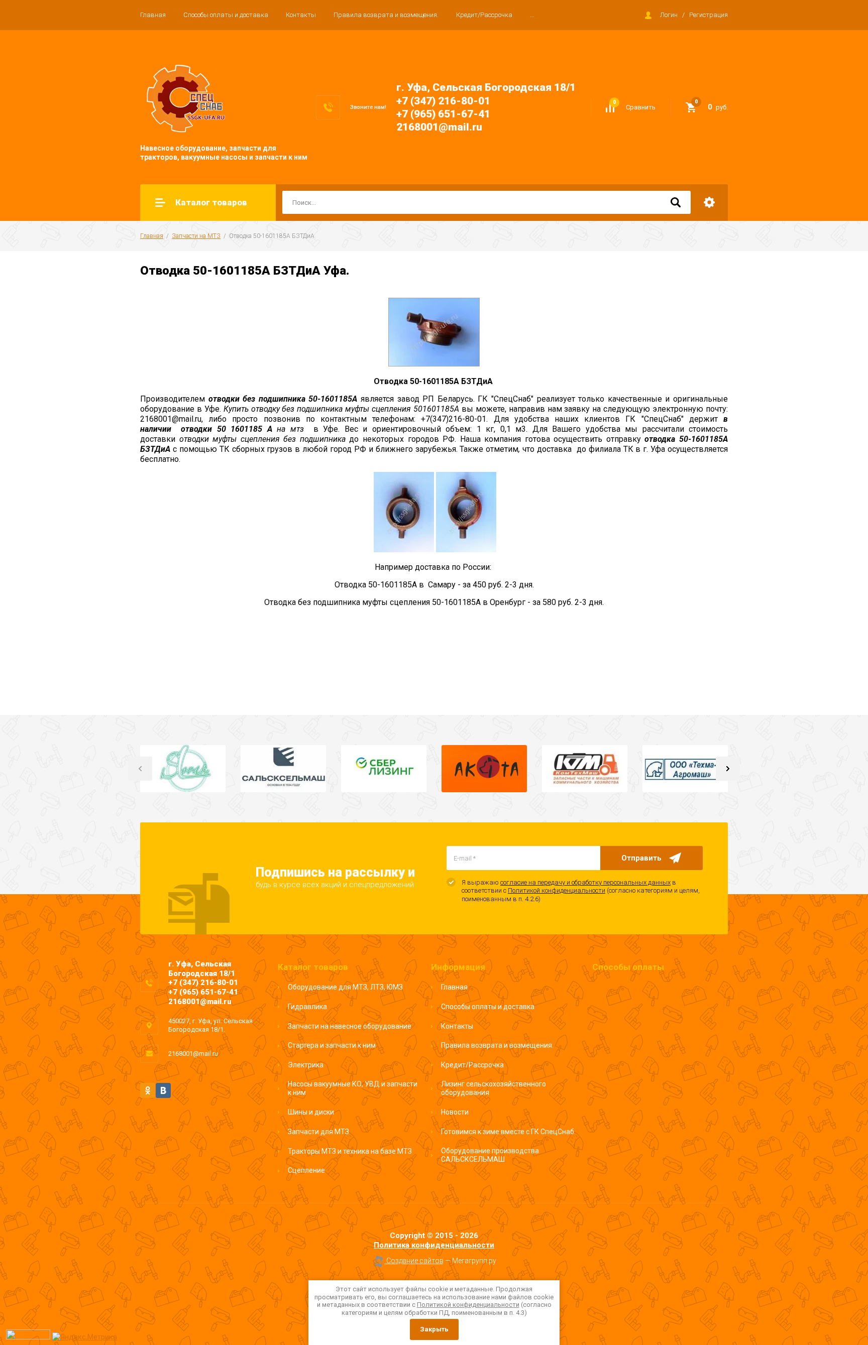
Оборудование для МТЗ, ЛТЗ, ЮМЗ (345, 987)
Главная (153, 15)
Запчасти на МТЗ (196, 235)
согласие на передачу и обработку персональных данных (585, 882)
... (532, 15)
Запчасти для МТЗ (318, 1132)
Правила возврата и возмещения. (386, 15)
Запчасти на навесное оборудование (349, 1026)
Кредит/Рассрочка (484, 15)
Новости (455, 1112)
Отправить (641, 858)
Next (728, 769)
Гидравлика (307, 1007)
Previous (140, 769)
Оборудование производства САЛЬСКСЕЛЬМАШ (490, 1155)
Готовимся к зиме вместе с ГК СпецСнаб (507, 1132)
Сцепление (306, 1170)
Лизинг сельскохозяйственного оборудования (493, 1088)
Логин (669, 15)
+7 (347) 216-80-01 (443, 101)
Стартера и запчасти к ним (332, 1045)
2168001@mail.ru (439, 127)
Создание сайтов (414, 1261)
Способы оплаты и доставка (225, 15)
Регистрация (708, 15)
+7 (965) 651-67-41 (443, 114)
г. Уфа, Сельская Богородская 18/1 (486, 87)
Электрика (305, 1065)
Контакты (301, 15)
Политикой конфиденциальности (556, 890)
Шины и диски (311, 1112)
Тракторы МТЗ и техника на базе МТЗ (350, 1151)
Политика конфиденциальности (434, 1245)
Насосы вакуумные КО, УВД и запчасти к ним (352, 1088)
